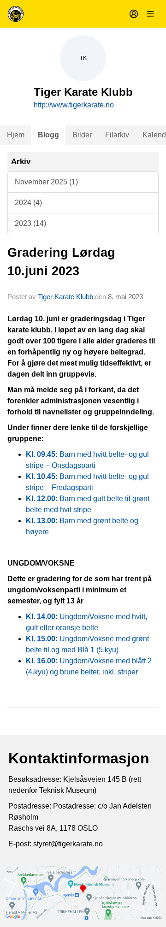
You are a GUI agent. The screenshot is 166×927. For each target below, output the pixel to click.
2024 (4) (28, 203)
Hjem (15, 135)
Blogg (48, 135)
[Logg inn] (133, 14)
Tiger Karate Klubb (65, 297)
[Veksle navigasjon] (150, 14)
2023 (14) (30, 223)
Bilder (82, 135)
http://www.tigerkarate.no (74, 105)
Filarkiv (117, 135)
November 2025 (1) (46, 182)
